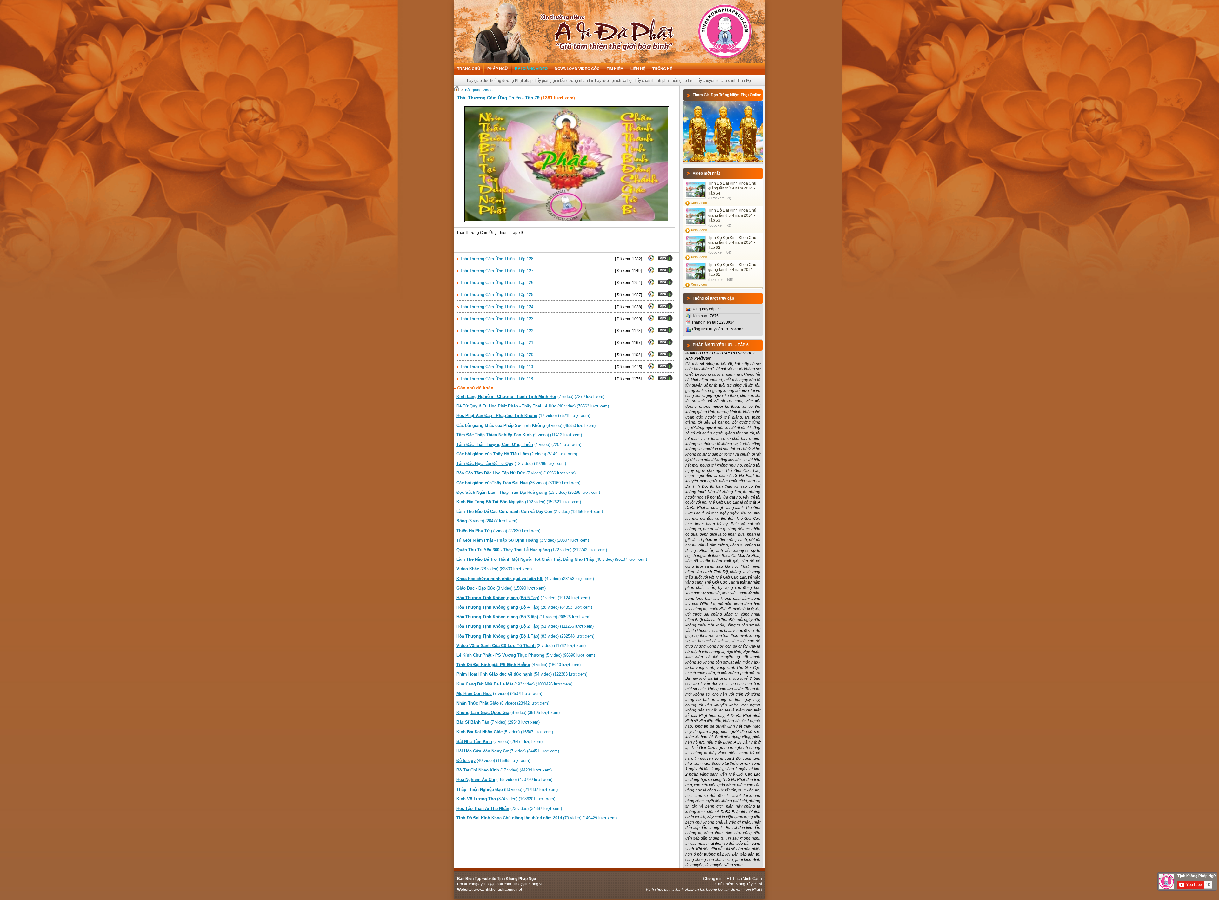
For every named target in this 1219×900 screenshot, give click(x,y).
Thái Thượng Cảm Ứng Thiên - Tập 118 (496, 378)
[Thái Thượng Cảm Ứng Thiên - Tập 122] (651, 332)
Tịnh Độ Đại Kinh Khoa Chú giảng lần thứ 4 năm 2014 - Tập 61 (732, 269)
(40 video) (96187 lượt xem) (551, 559)
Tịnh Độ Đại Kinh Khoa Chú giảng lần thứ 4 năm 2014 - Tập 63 (732, 215)
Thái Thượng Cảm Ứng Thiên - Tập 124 (496, 306)
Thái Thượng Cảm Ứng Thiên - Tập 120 (496, 354)
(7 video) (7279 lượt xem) (530, 396)
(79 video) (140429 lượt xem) (536, 818)
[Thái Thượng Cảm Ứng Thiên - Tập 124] (651, 308)
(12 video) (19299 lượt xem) (511, 463)
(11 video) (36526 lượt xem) (523, 616)
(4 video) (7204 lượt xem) (518, 444)
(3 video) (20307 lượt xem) (522, 540)
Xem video (699, 203)
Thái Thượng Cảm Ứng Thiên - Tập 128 (496, 258)
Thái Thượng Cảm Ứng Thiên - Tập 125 (496, 294)
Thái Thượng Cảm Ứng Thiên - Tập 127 (496, 270)
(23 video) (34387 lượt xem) (509, 808)
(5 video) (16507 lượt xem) (504, 732)
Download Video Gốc (577, 69)
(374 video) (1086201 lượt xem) (505, 799)
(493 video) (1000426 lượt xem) (514, 684)
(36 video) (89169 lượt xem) (518, 482)
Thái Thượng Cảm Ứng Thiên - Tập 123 (496, 318)
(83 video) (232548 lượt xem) (525, 636)
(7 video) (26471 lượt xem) (499, 741)
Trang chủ (468, 69)
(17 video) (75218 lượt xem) (523, 415)
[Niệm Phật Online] (723, 161)
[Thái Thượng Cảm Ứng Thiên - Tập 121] (651, 344)
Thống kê (662, 69)
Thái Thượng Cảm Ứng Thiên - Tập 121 (496, 342)
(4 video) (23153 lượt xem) (525, 578)
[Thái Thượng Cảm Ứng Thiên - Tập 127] (651, 272)
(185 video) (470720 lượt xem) (504, 779)
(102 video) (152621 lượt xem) (518, 502)
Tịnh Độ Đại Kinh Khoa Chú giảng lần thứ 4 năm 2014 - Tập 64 (732, 188)
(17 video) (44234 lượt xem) (504, 770)
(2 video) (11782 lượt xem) (521, 645)
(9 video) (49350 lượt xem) (526, 425)
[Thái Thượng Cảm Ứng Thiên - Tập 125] (651, 296)
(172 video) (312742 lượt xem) (531, 549)
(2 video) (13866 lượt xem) (529, 511)
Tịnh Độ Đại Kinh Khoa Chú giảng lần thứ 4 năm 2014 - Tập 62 (732, 242)
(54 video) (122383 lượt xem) (521, 674)
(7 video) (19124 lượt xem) (523, 597)
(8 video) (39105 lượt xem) (508, 712)
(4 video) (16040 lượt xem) (518, 664)
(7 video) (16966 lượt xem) (516, 473)
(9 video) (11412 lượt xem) (519, 435)
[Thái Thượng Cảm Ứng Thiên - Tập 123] (651, 320)
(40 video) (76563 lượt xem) (532, 406)
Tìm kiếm (615, 69)
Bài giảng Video (531, 69)
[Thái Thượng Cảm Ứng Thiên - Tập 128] (651, 260)
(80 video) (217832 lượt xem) (507, 789)
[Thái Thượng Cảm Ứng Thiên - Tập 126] (651, 284)
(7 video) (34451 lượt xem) (507, 751)
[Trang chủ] (456, 90)
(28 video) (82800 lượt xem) (494, 568)
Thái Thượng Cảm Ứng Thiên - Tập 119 (496, 366)
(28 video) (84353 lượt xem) (524, 607)
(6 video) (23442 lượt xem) (502, 703)
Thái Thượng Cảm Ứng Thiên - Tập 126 (496, 282)
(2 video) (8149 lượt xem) (516, 454)
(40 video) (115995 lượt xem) (493, 760)
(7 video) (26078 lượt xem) (499, 693)
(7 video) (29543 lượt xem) (498, 722)
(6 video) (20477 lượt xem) (486, 521)
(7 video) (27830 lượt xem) (498, 530)
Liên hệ (637, 69)
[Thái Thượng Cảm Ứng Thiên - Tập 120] (651, 356)
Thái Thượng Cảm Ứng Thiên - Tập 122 (496, 330)
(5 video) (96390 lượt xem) (525, 655)
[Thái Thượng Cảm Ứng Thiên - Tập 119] (651, 368)
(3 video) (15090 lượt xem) (501, 588)
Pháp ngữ (497, 69)
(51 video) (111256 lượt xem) (525, 626)
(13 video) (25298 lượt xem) (528, 492)
